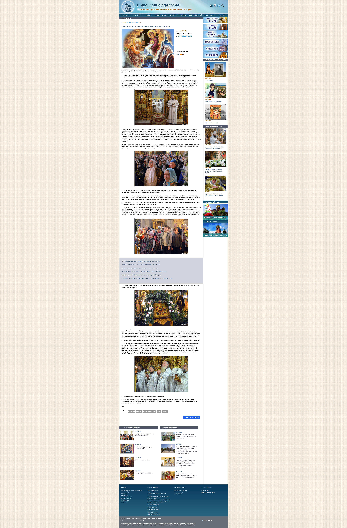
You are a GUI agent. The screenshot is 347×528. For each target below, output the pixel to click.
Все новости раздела (192, 417)
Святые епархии (185, 15)
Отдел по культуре (152, 498)
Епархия (149, 15)
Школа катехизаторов (153, 509)
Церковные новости (126, 498)
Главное (125, 15)
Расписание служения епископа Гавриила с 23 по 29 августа (214, 147)
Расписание (210, 15)
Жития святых (124, 495)
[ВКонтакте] (179, 54)
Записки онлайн (197, 15)
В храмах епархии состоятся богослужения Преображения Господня (213, 171)
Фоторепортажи (125, 500)
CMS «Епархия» (144, 521)
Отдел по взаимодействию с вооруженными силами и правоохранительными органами (159, 500)
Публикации (138, 22)
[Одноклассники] (181, 54)
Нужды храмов (178, 493)
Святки (159, 411)
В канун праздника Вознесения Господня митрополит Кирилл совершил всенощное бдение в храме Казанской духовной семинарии (185, 463)
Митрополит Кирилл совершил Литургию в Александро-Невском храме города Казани (186, 436)
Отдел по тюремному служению (156, 502)
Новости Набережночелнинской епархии (131, 490)
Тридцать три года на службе (143, 473)
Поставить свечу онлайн (180, 492)
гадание (164, 411)
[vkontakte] (211, 5)
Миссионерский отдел (153, 504)
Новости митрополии (126, 497)
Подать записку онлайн (180, 490)
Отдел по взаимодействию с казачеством (158, 496)
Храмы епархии (173, 15)
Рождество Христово (149, 411)
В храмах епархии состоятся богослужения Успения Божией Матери (214, 195)
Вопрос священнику (221, 15)
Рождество (131, 411)
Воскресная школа (152, 507)
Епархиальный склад (153, 506)
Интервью (139, 411)
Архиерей (136, 15)
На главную (125, 22)
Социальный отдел (153, 492)
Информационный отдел (154, 514)
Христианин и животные (142, 460)
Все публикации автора (185, 36)
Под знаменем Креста (211, 123)
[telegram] (219, 6)
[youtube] (215, 5)
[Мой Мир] (183, 54)
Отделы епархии (161, 15)
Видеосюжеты (124, 502)
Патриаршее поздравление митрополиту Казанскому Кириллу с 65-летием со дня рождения (186, 475)
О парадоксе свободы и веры (213, 101)
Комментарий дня (125, 492)
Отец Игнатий (209, 80)
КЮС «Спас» (151, 511)
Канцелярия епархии (153, 490)
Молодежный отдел (153, 512)
